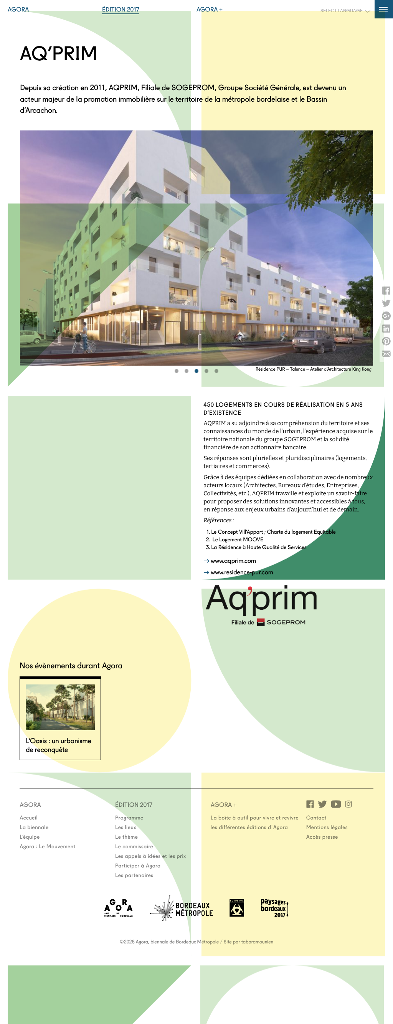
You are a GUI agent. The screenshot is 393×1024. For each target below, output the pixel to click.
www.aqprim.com (233, 560)
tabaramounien (257, 941)
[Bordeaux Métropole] (181, 919)
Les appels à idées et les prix (150, 855)
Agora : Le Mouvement (48, 846)
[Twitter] (322, 803)
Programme (129, 817)
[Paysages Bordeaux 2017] (275, 915)
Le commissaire (134, 846)
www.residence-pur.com (242, 571)
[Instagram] (348, 803)
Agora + (209, 9)
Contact (316, 817)
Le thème (126, 836)
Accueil (29, 817)
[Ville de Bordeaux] (237, 914)
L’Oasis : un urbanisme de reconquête (58, 744)
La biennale (34, 827)
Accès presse (322, 836)
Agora (18, 9)
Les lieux (125, 827)
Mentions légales (327, 827)
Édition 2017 (120, 9)
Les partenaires (134, 875)
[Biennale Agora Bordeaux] (118, 914)
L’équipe (30, 836)
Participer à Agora (138, 865)
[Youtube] (336, 803)
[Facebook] (310, 803)
